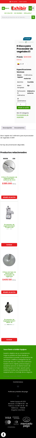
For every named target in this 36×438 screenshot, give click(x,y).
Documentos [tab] (19, 128)
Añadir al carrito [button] (9, 197)
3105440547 (28, 13)
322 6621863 (18, 13)
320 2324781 (8, 13)
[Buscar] (33, 17)
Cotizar (9, 245)
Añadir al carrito (23, 107)
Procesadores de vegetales (22, 116)
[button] (3, 8)
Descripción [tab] (7, 128)
